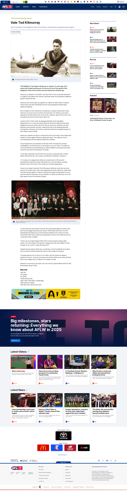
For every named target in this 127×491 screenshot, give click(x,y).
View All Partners (62, 454)
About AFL (41, 469)
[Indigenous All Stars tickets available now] (45, 294)
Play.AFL (67, 469)
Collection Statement (30, 473)
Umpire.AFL (67, 475)
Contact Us (41, 481)
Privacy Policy (24, 473)
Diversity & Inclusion (43, 478)
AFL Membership (69, 481)
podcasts (96, 115)
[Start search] (115, 6)
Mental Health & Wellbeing (45, 472)
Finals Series (43, 6)
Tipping (104, 6)
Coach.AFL (67, 472)
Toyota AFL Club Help (44, 475)
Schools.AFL (68, 478)
